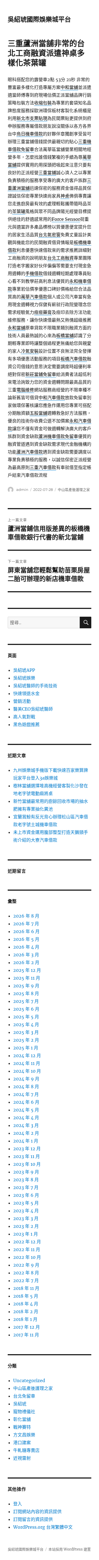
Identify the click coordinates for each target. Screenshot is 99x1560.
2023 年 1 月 (25, 1234)
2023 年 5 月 (26, 1203)
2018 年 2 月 (25, 1311)
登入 (17, 1504)
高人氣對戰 (24, 716)
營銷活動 (22, 701)
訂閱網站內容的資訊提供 (37, 1511)
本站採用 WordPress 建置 (69, 1549)
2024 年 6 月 (26, 1102)
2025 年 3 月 (26, 1032)
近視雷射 (22, 1458)
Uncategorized (29, 1380)
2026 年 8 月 (26, 916)
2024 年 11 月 (26, 1063)
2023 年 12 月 (27, 1148)
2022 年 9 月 (26, 1265)
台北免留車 (24, 1396)
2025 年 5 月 (26, 1016)
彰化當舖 (22, 1419)
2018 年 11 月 (26, 1288)
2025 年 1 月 (25, 1048)
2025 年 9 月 (26, 985)
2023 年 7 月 (25, 1187)
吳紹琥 (19, 1404)
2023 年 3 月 (25, 1218)
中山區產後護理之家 (74, 489)
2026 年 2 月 (26, 962)
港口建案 (22, 1442)
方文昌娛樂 (24, 1435)
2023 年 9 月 (26, 1172)
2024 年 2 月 (26, 1133)
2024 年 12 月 (27, 1055)
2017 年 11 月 (26, 1335)
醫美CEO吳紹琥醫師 (33, 709)
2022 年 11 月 (26, 1249)
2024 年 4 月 (26, 1117)
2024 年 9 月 (26, 1079)
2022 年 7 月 (26, 1280)
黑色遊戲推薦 (26, 724)
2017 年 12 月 (26, 1327)
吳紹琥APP (24, 670)
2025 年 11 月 (26, 978)
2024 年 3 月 (26, 1125)
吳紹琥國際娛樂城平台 (39, 19)
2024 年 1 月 (25, 1141)
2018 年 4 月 (25, 1304)
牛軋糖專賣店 (26, 1450)
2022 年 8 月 (26, 1272)
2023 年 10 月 (27, 1164)
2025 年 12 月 (27, 970)
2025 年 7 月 (26, 1001)
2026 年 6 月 (26, 931)
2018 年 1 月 (25, 1319)
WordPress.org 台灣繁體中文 (43, 1527)
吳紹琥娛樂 (24, 678)
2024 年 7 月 (26, 1094)
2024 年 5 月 (26, 1110)
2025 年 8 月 (26, 993)
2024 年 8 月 (26, 1086)
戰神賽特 (22, 1427)
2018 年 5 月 (25, 1296)
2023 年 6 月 (26, 1195)
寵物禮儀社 (24, 1411)
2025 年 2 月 (26, 1040)
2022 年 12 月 (27, 1241)
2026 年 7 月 (26, 923)
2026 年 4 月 (26, 947)
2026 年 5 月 (26, 939)
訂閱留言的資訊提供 (33, 1519)
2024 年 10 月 (27, 1071)
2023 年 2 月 (26, 1226)
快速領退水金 (26, 693)
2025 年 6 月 (26, 1009)
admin (22, 489)
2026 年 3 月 (26, 954)
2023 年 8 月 (26, 1179)
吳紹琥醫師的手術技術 (35, 685)
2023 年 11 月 (26, 1156)
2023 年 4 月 (26, 1210)
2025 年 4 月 (26, 1024)
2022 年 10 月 (27, 1257)
